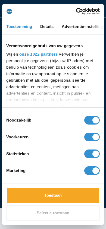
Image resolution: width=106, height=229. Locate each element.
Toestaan (53, 195)
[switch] (92, 137)
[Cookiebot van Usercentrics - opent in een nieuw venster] (76, 11)
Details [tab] (47, 26)
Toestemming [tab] (19, 26)
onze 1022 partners (38, 54)
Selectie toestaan (53, 213)
